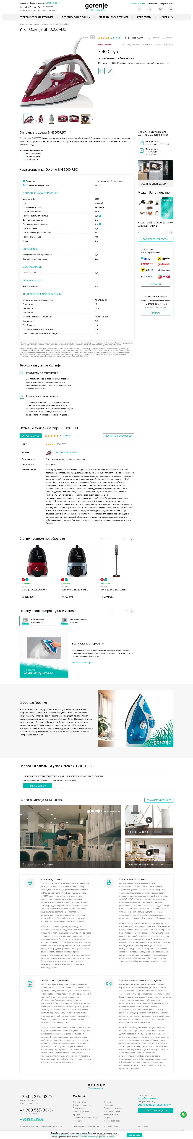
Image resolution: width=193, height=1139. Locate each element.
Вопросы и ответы (112, 1108)
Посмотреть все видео (159, 800)
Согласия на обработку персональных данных (97, 1137)
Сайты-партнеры (112, 1121)
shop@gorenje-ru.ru (149, 1098)
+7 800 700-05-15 (52, 3)
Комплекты (144, 17)
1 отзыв (116, 38)
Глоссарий (108, 1105)
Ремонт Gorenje (111, 1114)
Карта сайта (143, 1126)
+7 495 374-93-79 (30, 6)
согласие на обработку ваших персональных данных (71, 1135)
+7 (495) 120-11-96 (155, 303)
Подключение (79, 1108)
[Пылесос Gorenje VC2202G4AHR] (37, 561)
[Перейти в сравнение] (149, 9)
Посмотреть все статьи (155, 239)
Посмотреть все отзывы (118, 436)
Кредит (76, 1114)
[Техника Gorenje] (96, 7)
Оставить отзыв (31, 436)
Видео (107, 1118)
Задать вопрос (38, 786)
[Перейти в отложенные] (139, 9)
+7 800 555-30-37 (30, 10)
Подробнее (155, 284)
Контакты (77, 1121)
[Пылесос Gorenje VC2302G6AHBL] (77, 561)
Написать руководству (155, 1111)
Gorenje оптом (79, 1102)
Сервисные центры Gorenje (85, 1118)
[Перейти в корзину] (160, 9)
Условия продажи (81, 1111)
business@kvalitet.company (154, 1104)
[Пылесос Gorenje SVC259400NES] (116, 561)
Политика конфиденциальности (86, 1126)
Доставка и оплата (82, 1105)
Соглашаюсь (134, 1135)
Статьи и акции (138, 4)
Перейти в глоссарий (82, 662)
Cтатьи (107, 1102)
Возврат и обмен (112, 1111)
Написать (156, 313)
